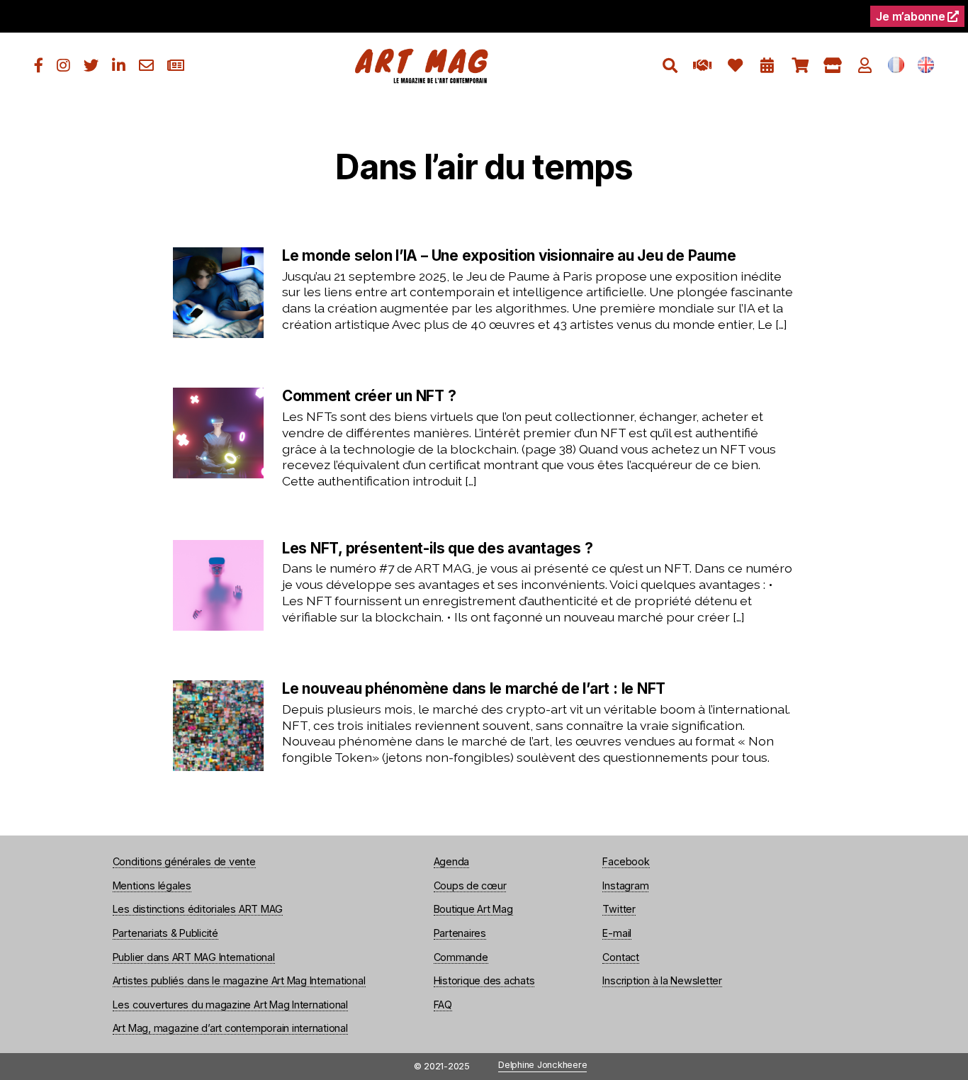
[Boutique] (832, 66)
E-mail (616, 933)
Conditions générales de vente (184, 861)
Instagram (625, 885)
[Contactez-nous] (146, 66)
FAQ (443, 1005)
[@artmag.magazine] (63, 66)
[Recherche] (670, 66)
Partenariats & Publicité (165, 933)
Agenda (452, 861)
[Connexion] (864, 66)
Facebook (625, 861)
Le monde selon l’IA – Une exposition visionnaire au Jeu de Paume (509, 255)
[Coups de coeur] (735, 66)
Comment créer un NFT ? (369, 396)
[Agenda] (767, 66)
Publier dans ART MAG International (194, 957)
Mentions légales (152, 885)
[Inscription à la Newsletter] (175, 66)
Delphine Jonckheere (542, 1065)
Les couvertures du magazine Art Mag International (230, 1005)
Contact (620, 957)
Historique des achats (484, 980)
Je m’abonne (911, 16)
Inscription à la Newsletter (662, 980)
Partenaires (460, 933)
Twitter (618, 909)
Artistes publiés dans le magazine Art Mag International (239, 980)
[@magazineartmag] (38, 66)
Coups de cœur (470, 885)
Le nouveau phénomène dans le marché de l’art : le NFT (473, 688)
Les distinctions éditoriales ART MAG (198, 909)
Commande (461, 957)
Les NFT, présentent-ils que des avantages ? (437, 548)
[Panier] (799, 66)
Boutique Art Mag (473, 909)
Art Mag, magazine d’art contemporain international (230, 1028)
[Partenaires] (702, 66)
